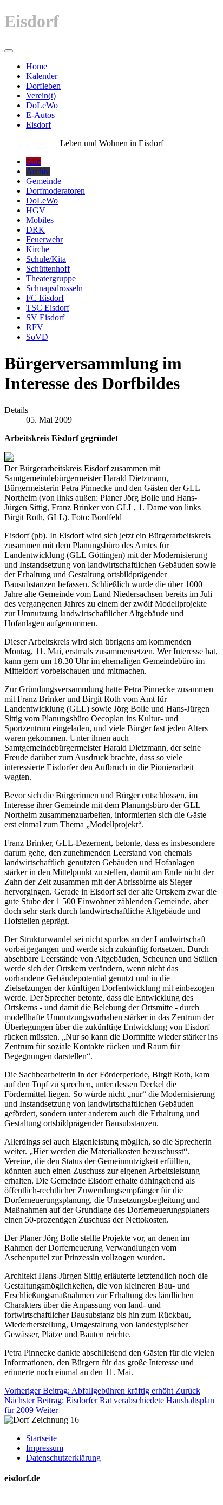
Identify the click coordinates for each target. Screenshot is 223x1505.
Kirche (37, 249)
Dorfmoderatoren (55, 190)
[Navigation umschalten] (8, 50)
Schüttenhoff (48, 268)
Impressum (44, 1448)
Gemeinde (43, 181)
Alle (33, 161)
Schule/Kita (46, 259)
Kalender (41, 76)
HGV (35, 210)
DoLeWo (42, 105)
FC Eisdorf (45, 298)
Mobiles (40, 220)
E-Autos (40, 115)
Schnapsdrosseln (54, 288)
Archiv (38, 171)
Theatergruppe (51, 278)
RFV (34, 327)
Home (36, 66)
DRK (35, 229)
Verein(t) (41, 95)
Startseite (41, 1438)
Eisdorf (38, 124)
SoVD (37, 336)
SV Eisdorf (45, 317)
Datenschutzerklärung (63, 1457)
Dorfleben (43, 85)
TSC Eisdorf (47, 307)
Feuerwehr (44, 239)
